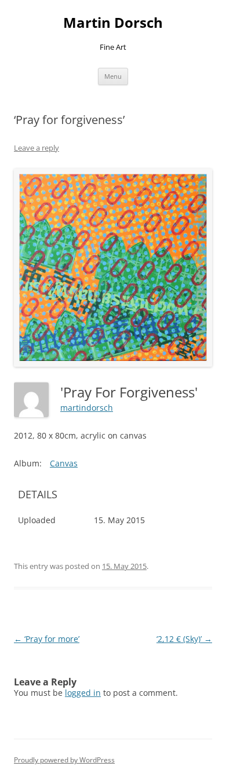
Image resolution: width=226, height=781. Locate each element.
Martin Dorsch (113, 23)
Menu (113, 76)
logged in (83, 692)
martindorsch (86, 407)
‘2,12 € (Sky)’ (184, 638)
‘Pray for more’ (46, 638)
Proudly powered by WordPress (64, 760)
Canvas (64, 463)
